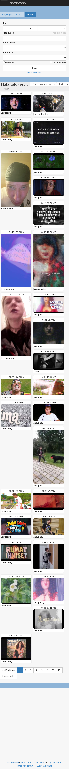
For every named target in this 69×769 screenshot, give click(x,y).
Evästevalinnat (44, 765)
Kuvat (19, 14)
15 (59, 670)
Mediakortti (13, 762)
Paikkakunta (59, 32)
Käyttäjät (7, 14)
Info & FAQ (26, 762)
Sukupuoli (8, 52)
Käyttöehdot (54, 762)
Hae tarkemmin (34, 72)
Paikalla (9, 62)
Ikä (4, 22)
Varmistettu (59, 62)
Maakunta (8, 32)
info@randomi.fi (25, 765)
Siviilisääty (9, 42)
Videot (30, 14)
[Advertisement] (34, 724)
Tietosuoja (40, 762)
